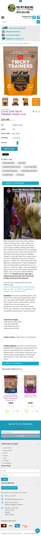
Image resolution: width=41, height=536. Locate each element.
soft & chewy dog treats (29, 171)
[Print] (39, 112)
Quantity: (4, 142)
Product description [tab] (15, 183)
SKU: (2, 125)
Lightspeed (34, 533)
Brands (5, 455)
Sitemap (6, 460)
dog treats (22, 163)
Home (2, 43)
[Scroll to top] (37, 530)
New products (7, 450)
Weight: (3, 129)
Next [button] (38, 374)
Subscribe (20, 428)
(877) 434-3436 (10, 496)
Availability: (4, 138)
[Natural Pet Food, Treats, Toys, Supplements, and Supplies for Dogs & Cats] (20, 9)
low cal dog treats (30, 167)
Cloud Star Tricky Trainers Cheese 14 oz (19, 43)
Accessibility (7, 463)
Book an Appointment (9, 488)
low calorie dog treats (10, 171)
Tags (4, 458)
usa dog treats (7, 175)
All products (7, 448)
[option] (5, 102)
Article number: (5, 133)
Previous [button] (35, 374)
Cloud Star (5, 109)
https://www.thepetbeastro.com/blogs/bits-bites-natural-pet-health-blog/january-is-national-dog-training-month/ (19, 289)
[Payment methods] (3, 525)
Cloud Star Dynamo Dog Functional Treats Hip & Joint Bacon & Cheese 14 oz (10, 397)
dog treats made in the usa (11, 167)
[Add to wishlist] (33, 112)
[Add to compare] (36, 112)
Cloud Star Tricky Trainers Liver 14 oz (30, 396)
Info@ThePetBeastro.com (14, 499)
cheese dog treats (8, 163)
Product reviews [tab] (14, 363)
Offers (5, 453)
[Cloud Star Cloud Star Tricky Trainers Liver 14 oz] (30, 384)
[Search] (38, 22)
